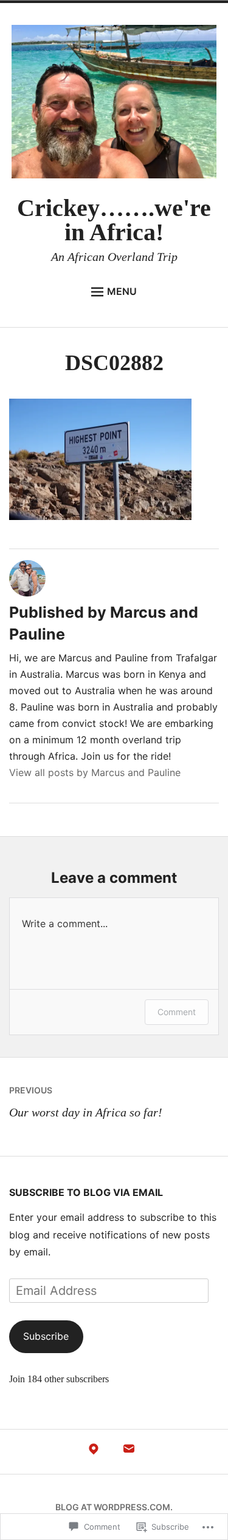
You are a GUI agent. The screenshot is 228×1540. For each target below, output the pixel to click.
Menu (122, 291)
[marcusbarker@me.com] (129, 1452)
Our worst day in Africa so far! (85, 1102)
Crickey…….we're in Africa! (114, 220)
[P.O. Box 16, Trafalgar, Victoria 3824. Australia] (93, 1452)
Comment (176, 1012)
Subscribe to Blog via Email (86, 1192)
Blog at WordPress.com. (114, 1507)
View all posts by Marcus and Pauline (95, 772)
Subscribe (46, 1336)
